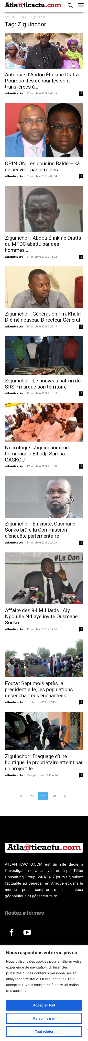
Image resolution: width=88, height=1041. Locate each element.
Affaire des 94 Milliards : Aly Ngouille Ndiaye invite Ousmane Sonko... (41, 616)
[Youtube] (27, 932)
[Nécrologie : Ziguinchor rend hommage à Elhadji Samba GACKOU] (44, 422)
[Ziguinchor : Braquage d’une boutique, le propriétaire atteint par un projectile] (44, 731)
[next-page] (65, 796)
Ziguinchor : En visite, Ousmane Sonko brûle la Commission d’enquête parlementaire (40, 530)
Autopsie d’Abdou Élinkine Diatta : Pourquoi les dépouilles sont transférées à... (43, 81)
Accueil (10, 17)
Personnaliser (44, 1018)
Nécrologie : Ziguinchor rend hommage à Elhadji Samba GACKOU (37, 454)
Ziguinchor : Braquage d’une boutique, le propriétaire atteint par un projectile (44, 762)
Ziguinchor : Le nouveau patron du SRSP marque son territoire (43, 384)
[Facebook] (11, 932)
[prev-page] (21, 796)
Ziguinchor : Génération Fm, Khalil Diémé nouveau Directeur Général (43, 317)
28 (54, 796)
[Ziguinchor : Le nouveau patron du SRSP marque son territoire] (44, 355)
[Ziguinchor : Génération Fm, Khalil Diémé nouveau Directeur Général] (44, 287)
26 (31, 796)
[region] (44, 993)
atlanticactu (14, 93)
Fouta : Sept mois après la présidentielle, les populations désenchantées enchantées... (39, 689)
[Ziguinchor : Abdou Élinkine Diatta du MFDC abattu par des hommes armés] (44, 209)
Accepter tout (44, 1005)
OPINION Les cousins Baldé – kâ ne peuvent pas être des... (42, 166)
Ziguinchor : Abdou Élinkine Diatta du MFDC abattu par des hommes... (43, 244)
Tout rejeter (44, 1031)
